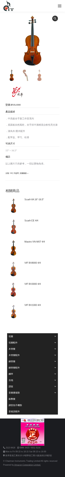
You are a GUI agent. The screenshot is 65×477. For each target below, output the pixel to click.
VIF (11, 173)
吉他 (11, 380)
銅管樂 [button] (12, 361)
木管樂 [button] (12, 349)
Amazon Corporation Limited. (27, 465)
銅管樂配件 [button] (14, 367)
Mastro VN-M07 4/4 (34, 241)
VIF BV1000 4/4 (32, 305)
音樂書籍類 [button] (14, 392)
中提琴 (16, 173)
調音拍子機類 (15, 405)
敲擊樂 (12, 399)
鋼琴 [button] (11, 374)
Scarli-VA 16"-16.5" (34, 199)
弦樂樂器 (23, 173)
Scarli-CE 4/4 (31, 220)
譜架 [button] (11, 386)
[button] (55, 18)
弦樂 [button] (11, 336)
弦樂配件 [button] (13, 342)
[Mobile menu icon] (59, 6)
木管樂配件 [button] (14, 355)
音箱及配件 (14, 411)
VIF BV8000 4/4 (32, 262)
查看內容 (30, 208)
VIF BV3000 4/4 (32, 284)
